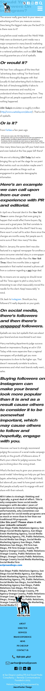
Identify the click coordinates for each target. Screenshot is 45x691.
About (22, 624)
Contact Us (22, 650)
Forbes (9, 130)
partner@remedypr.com (23, 663)
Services (22, 632)
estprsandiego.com (11, 565)
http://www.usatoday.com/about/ (16, 112)
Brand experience (22, 637)
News (22, 641)
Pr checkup (22, 646)
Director (22, 628)
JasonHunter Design (22, 687)
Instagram (16, 299)
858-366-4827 (23, 657)
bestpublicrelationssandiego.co (18, 567)
